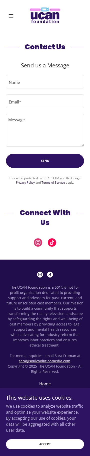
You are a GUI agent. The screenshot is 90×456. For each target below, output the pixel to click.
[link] (45, 16)
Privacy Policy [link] (25, 182)
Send (45, 161)
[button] (12, 16)
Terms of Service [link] (53, 182)
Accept (45, 444)
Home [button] (45, 384)
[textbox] (45, 81)
